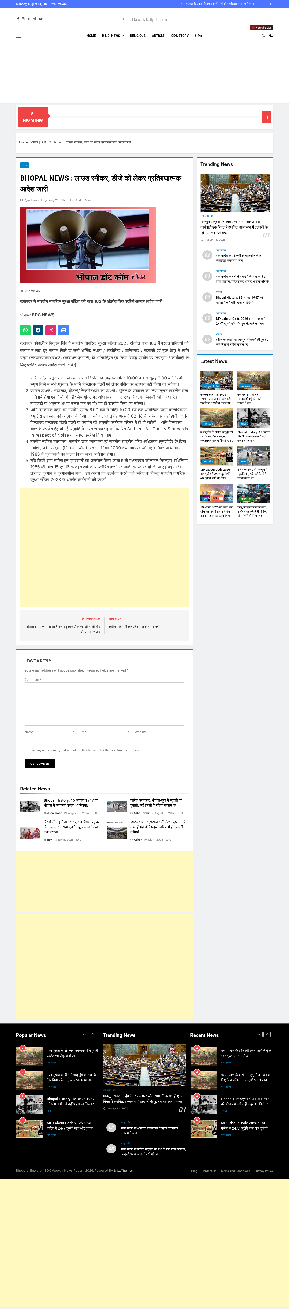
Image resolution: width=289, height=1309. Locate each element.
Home (91, 36)
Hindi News (111, 36)
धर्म (205, 499)
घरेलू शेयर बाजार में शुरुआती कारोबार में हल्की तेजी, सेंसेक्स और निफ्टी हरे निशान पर (252, 511)
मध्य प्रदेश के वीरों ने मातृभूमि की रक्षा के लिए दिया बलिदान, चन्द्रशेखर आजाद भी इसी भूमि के (202, 4)
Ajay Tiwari (32, 200)
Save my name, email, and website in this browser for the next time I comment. (84, 750)
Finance (246, 499)
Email (104, 732)
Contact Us (209, 1171)
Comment (33, 680)
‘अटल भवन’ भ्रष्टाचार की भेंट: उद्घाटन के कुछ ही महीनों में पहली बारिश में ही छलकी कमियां (158, 827)
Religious (138, 36)
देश (212, 216)
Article (158, 36)
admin (138, 839)
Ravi (50, 839)
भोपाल (34, 142)
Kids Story (180, 36)
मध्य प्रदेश (221, 250)
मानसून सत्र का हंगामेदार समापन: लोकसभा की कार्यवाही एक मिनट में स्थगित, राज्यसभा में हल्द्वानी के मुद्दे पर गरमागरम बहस (234, 227)
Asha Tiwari (54, 813)
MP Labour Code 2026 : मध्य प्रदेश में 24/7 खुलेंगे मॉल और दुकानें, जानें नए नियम (215, 474)
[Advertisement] (144, 73)
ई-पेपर (198, 36)
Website (141, 732)
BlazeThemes (123, 1170)
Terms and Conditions (235, 1171)
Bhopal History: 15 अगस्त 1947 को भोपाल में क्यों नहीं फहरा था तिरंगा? (253, 436)
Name (49, 732)
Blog (194, 1171)
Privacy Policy (263, 1171)
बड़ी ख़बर (204, 216)
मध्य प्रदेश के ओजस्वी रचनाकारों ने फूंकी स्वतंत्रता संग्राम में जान (251, 399)
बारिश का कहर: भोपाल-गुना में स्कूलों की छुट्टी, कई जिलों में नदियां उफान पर (252, 474)
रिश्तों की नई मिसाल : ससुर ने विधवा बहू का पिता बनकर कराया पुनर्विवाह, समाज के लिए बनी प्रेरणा (72, 827)
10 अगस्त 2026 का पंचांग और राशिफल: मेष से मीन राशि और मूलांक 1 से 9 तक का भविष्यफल (216, 511)
